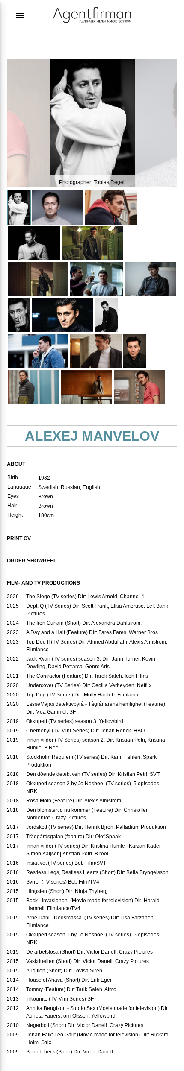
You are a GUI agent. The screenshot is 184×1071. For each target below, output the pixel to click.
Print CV (19, 538)
